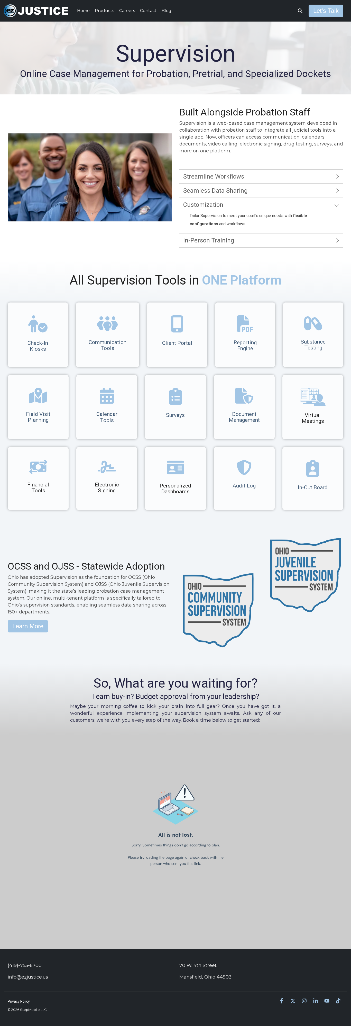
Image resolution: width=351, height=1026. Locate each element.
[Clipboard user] (312, 475)
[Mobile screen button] (177, 331)
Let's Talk (326, 10)
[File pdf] (245, 330)
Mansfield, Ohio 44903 (205, 977)
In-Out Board (313, 487)
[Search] (300, 11)
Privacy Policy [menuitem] (19, 1001)
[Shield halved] (244, 473)
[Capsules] (313, 330)
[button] (282, 1001)
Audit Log (244, 486)
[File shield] (244, 402)
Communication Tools (107, 345)
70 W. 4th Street (198, 965)
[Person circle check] (38, 331)
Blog (166, 10)
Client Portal (177, 343)
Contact (148, 10)
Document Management (244, 417)
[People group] (107, 330)
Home (83, 10)
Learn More (27, 626)
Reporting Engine (245, 345)
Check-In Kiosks (37, 346)
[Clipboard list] (175, 403)
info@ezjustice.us (28, 977)
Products (104, 10)
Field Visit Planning (38, 417)
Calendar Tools (106, 417)
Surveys (175, 415)
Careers (127, 10)
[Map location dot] (38, 402)
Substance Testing (313, 345)
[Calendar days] (107, 402)
